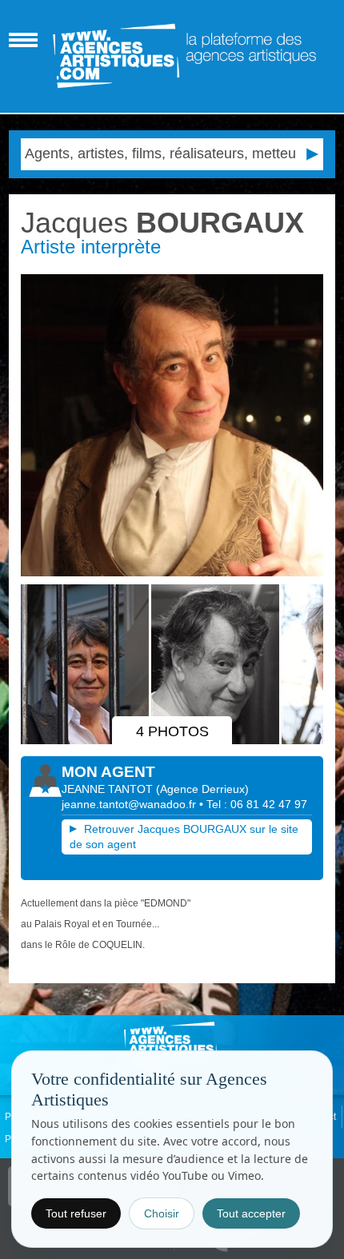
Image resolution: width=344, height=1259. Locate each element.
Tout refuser (76, 1213)
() (202, 789)
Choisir (161, 1213)
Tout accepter (251, 1213)
